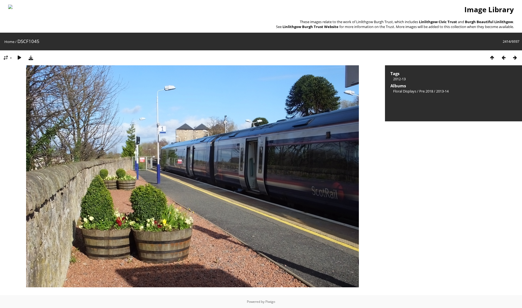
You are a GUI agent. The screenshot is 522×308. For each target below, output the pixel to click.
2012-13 (399, 78)
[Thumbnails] (492, 57)
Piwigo (270, 301)
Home (9, 41)
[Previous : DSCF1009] (503, 57)
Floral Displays (404, 91)
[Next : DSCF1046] (515, 57)
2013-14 (442, 91)
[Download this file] (30, 57)
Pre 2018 (426, 91)
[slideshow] (19, 57)
